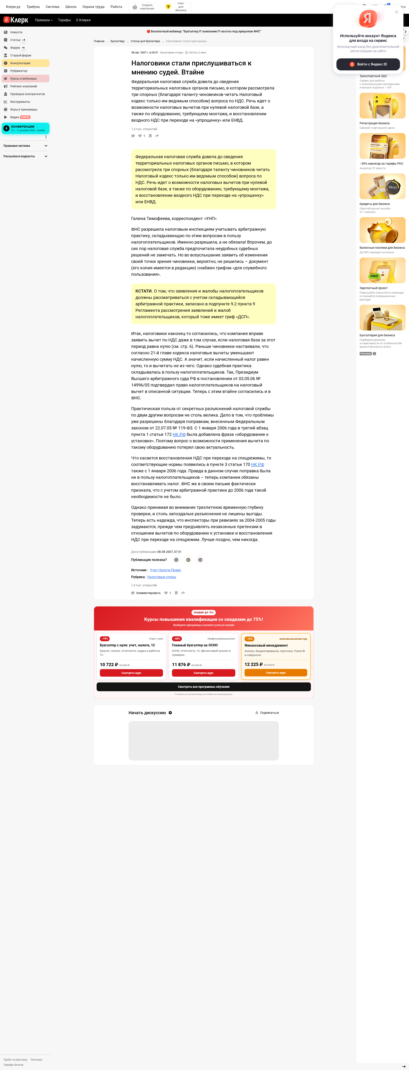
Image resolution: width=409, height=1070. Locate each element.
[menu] (27, 81)
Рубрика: (138, 577)
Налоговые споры (171, 52)
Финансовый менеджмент (266, 645)
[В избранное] (150, 136)
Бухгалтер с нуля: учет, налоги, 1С (127, 645)
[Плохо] (200, 560)
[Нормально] (188, 560)
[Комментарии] (133, 136)
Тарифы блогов (13, 1064)
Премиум (42, 20)
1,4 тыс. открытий (144, 585)
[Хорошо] (176, 560)
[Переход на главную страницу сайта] (15, 20)
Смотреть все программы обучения (204, 686)
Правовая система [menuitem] (16, 145)
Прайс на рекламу (15, 1059)
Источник (139, 570)
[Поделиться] (157, 136)
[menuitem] (25, 32)
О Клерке (83, 20)
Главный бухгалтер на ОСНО (195, 645)
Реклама (36, 1059)
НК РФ (179, 434)
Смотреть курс (131, 672)
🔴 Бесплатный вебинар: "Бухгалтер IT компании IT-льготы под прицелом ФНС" (204, 31)
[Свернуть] (404, 1066)
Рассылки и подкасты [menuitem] (19, 156)
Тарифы (64, 20)
